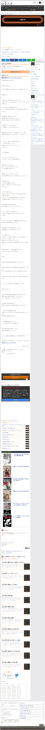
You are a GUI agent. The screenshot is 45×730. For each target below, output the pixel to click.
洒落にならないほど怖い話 (26, 705)
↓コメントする (10, 353)
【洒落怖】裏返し (5, 437)
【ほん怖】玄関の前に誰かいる (8, 434)
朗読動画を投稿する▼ (16, 71)
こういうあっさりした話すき (37, 126)
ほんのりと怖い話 (17, 6)
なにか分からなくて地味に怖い (37, 134)
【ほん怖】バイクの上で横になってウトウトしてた (12, 430)
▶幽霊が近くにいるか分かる (9, 342)
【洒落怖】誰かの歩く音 (7, 443)
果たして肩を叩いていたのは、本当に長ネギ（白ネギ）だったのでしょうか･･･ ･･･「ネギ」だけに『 (37, 120)
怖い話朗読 (33, 9)
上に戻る (41, 725)
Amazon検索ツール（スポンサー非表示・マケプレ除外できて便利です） (16, 51)
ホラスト (22, 703)
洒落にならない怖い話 (6, 7)
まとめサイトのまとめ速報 (7, 54)
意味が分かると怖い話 (39, 7)
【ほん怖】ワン (9, 553)
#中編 (3, 382)
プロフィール (10, 678)
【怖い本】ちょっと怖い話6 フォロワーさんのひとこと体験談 (13, 425)
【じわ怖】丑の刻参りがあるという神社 (10, 445)
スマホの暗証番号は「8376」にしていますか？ (11, 49)
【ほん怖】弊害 (5, 432)
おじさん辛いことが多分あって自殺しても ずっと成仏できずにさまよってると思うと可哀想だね (37, 140)
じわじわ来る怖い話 (28, 6)
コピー (39, 60)
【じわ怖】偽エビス (6, 439)
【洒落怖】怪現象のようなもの (8, 441)
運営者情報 (23, 718)
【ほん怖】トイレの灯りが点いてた (14, 551)
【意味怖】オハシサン (6, 448)
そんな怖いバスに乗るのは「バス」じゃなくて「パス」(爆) (37, 101)
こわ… (34, 115)
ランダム (22, 728)
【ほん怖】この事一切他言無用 (8, 428)
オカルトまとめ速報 (6, 56)
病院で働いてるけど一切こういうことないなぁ (37, 130)
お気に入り (11, 9)
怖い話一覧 (23, 715)
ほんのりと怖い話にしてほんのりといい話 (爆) (37, 106)
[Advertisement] (23, 37)
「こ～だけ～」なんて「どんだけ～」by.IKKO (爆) (37, 111)
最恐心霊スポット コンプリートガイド (11, 78)
